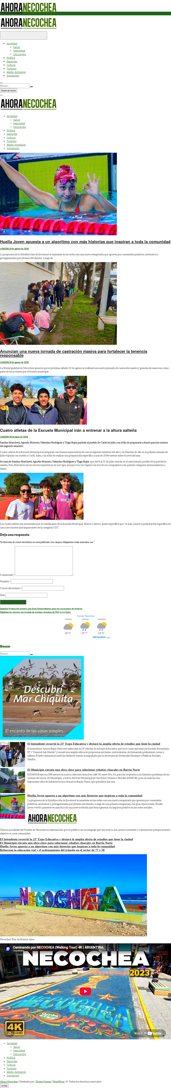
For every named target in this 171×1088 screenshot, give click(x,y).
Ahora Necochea (9, 1081)
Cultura (11, 65)
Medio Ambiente (16, 72)
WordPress (58, 1081)
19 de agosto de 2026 (19, 248)
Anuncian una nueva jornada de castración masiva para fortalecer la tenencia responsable (73, 353)
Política (11, 58)
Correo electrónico (11, 588)
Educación (19, 54)
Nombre (5, 581)
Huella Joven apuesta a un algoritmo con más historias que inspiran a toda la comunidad (85, 241)
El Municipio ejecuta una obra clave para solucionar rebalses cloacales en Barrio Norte (83, 769)
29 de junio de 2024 (18, 436)
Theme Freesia (43, 1081)
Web (2, 595)
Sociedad (12, 43)
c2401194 (4, 248)
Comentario (7, 574)
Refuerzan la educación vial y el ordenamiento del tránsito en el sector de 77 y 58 (52, 850)
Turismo (12, 69)
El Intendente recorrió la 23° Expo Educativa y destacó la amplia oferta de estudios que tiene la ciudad (93, 743)
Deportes (12, 61)
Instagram (13, 76)
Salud (16, 47)
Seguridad (19, 51)
